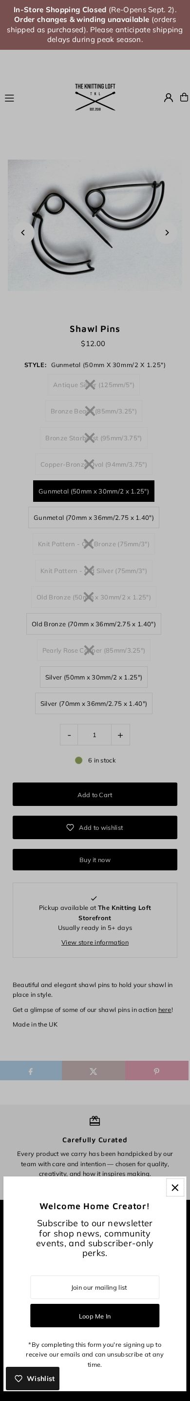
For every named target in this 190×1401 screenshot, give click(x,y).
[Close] (175, 1187)
